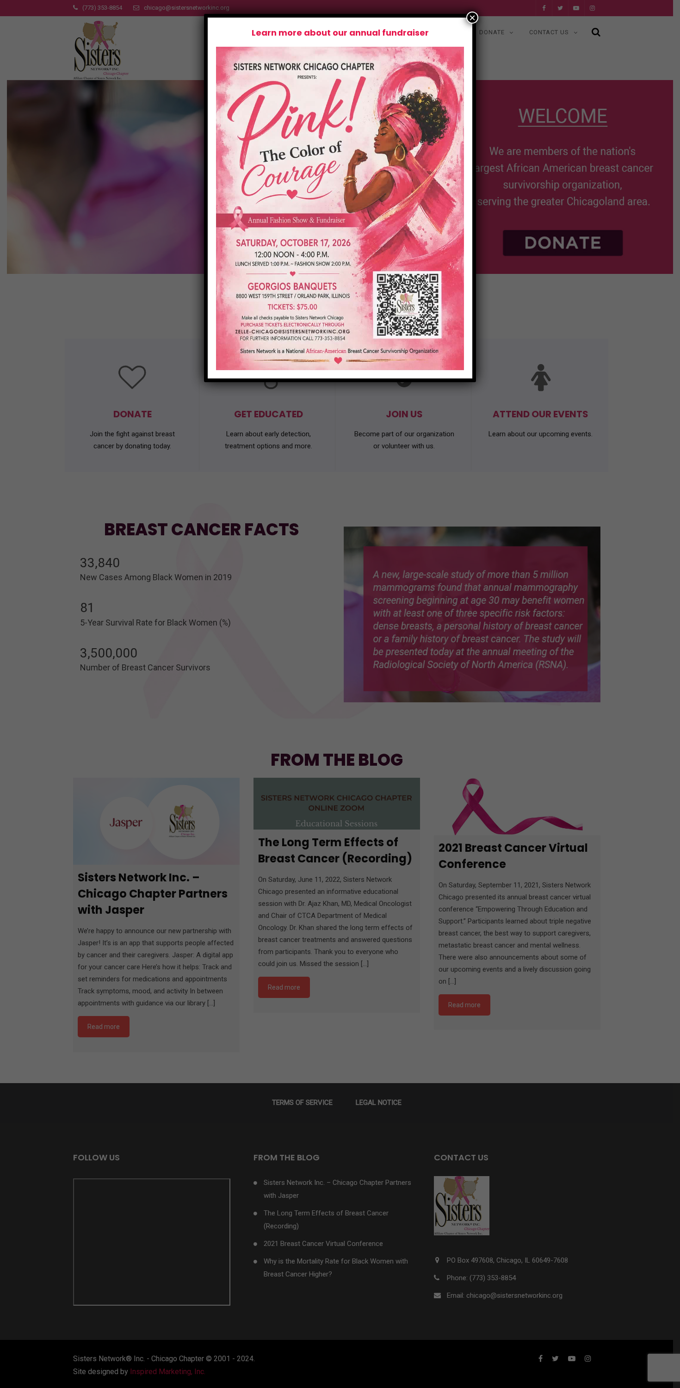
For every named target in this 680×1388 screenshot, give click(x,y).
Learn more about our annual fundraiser (340, 32)
